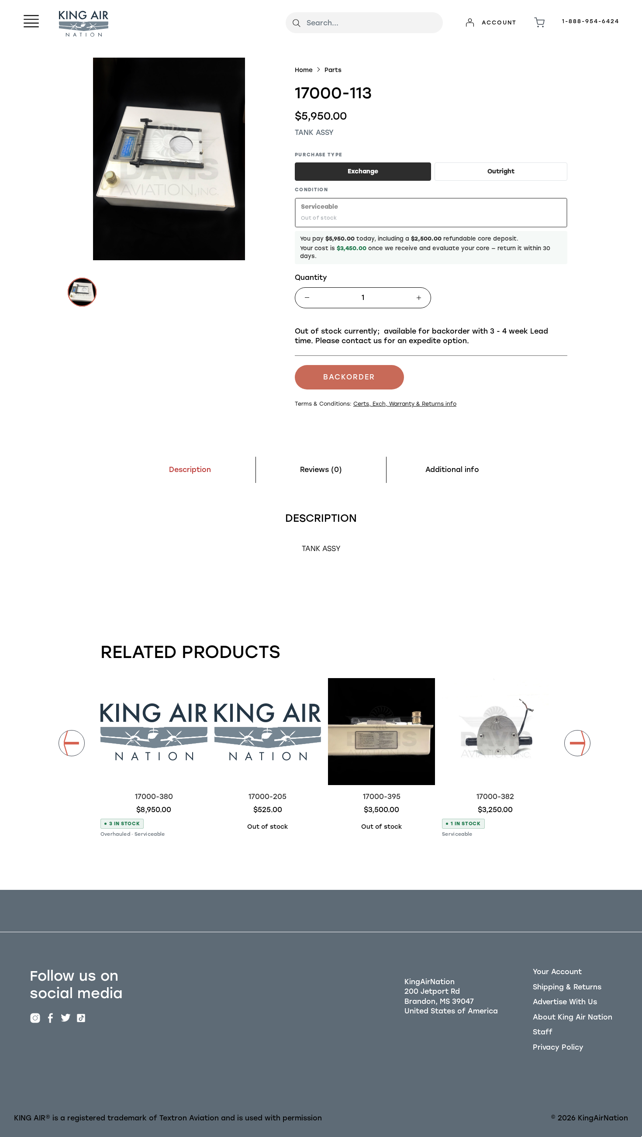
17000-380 (154, 796)
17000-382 (495, 796)
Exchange (363, 171)
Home (304, 69)
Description (190, 469)
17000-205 (267, 796)
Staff (542, 1032)
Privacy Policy (558, 1047)
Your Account (557, 972)
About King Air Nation (572, 1017)
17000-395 (381, 796)
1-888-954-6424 (590, 21)
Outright (500, 171)
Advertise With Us (565, 1002)
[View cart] (539, 23)
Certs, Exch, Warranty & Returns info (404, 403)
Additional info (452, 469)
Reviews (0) (321, 469)
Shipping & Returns (567, 987)
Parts (333, 69)
